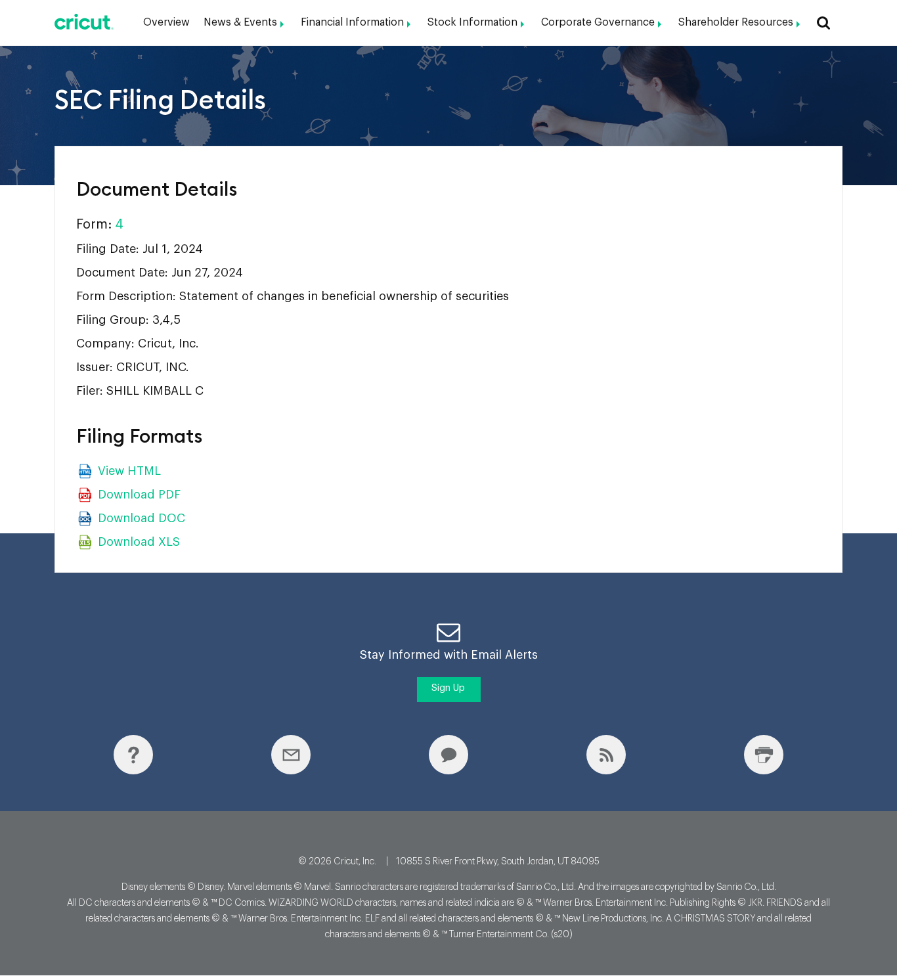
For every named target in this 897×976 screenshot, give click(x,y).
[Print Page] (763, 754)
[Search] (821, 23)
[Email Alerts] (291, 754)
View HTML (129, 471)
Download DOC (141, 518)
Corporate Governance (598, 22)
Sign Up (448, 688)
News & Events (240, 22)
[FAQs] (133, 754)
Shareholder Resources (735, 22)
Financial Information (352, 22)
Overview (166, 22)
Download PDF (139, 494)
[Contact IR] (448, 754)
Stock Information (472, 22)
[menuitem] (166, 22)
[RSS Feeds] (606, 754)
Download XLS (139, 542)
